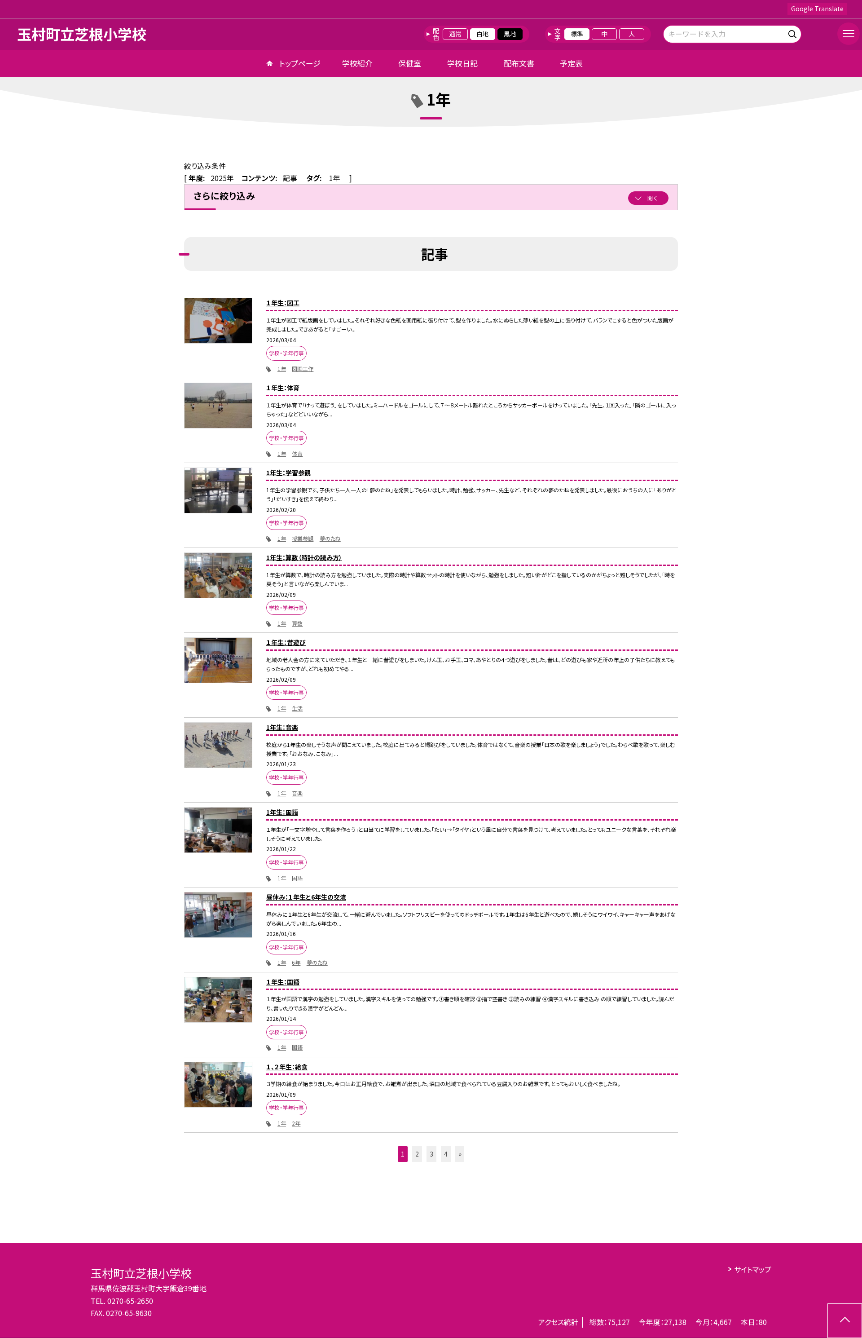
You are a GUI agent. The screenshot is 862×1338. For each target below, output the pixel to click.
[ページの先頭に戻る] (845, 1321)
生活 (297, 708)
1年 (281, 368)
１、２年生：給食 (287, 1066)
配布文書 (519, 63)
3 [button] (431, 1153)
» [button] (460, 1153)
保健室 (409, 63)
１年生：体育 (282, 387)
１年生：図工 (282, 302)
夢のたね (330, 538)
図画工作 (302, 368)
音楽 (297, 793)
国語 (297, 878)
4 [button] (446, 1153)
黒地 (510, 33)
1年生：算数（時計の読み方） (304, 557)
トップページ (300, 63)
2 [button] (417, 1153)
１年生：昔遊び (286, 642)
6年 (296, 962)
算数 (297, 623)
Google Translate (817, 8)
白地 (482, 33)
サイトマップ (752, 1269)
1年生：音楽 (282, 727)
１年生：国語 (282, 981)
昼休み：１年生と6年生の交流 (306, 896)
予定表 (571, 63)
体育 (297, 453)
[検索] (793, 32)
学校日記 (462, 63)
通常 (455, 33)
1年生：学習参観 (288, 472)
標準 (577, 33)
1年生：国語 (282, 812)
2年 (296, 1123)
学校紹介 (357, 63)
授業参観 (302, 538)
